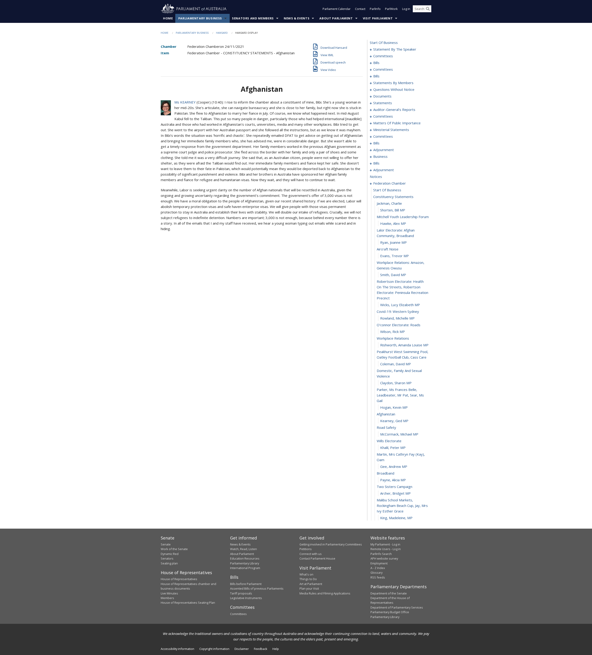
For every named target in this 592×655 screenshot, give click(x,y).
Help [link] (275, 649)
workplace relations (393, 338)
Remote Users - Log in (385, 549)
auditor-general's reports (394, 109)
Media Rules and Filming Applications (324, 593)
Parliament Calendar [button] (337, 9)
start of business (384, 42)
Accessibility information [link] (177, 649)
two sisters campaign (394, 486)
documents (382, 96)
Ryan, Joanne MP (393, 242)
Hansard (222, 32)
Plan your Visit (309, 588)
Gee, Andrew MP (393, 466)
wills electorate (389, 441)
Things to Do (308, 579)
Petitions (305, 549)
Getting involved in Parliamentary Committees (330, 544)
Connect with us (310, 554)
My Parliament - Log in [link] (385, 544)
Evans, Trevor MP (394, 255)
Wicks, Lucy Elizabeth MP (400, 304)
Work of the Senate (174, 549)
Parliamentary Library (244, 563)
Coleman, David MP (395, 364)
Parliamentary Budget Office (389, 612)
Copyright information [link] (214, 649)
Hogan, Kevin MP (394, 407)
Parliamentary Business (200, 18)
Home (168, 18)
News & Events (296, 18)
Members (167, 598)
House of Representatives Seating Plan (188, 602)
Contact (360, 9)
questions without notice (393, 89)
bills (376, 62)
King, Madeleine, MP (396, 517)
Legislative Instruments (246, 598)
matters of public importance (397, 123)
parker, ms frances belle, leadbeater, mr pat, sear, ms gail (400, 395)
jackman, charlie (389, 203)
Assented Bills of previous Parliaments (257, 588)
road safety (386, 427)
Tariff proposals (241, 593)
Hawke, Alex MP (393, 223)
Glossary (376, 572)
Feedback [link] (260, 649)
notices (376, 176)
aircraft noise (387, 249)
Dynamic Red (170, 554)
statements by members (393, 82)
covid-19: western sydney (398, 311)
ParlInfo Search (381, 554)
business (380, 156)
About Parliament (336, 18)
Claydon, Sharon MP (396, 383)
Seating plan (169, 563)
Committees (238, 614)
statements (382, 103)
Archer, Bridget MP (395, 493)
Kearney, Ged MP (394, 420)
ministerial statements (391, 129)
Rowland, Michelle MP (397, 318)
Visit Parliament (378, 18)
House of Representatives (179, 579)
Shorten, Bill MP (392, 210)
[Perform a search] (427, 8)
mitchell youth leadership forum (403, 216)
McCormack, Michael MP (399, 434)
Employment (379, 563)
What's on (306, 574)
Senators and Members (253, 18)
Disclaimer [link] (241, 649)
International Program (245, 568)
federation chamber (389, 183)
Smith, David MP (393, 274)
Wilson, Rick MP (392, 331)
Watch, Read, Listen (243, 549)
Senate (166, 544)
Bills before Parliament (246, 584)
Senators (167, 558)
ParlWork (391, 9)
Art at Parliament (310, 584)
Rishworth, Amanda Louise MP (404, 345)
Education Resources (244, 558)
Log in (406, 9)
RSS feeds (377, 577)
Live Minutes (169, 593)
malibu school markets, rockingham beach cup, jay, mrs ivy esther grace (402, 505)
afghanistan (386, 414)
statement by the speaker (394, 49)
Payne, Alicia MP (393, 480)
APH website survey (384, 558)
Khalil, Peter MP (393, 447)
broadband (385, 473)
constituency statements (393, 196)
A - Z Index (377, 568)
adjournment (383, 149)
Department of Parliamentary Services (396, 607)
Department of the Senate (388, 593)
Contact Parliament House (317, 558)
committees (383, 56)
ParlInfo (375, 9)
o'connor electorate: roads (398, 325)
